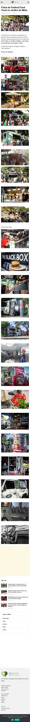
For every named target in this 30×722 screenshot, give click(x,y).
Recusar (17, 719)
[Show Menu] (1, 2)
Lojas (4, 621)
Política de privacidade (17, 717)
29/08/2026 (11, 587)
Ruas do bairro (5, 689)
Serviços (5, 624)
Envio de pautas (5, 708)
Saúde (4, 627)
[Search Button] (28, 2)
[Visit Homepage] (15, 2)
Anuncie (3, 710)
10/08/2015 (14, 13)
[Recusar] (28, 718)
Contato (3, 706)
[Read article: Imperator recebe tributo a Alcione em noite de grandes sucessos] (4, 592)
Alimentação (6, 618)
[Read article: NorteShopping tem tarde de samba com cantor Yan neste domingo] (4, 598)
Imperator (3, 690)
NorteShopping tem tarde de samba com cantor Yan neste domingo (18, 597)
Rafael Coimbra (6, 13)
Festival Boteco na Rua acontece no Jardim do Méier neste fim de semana (17, 584)
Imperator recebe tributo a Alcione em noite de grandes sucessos (17, 591)
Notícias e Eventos (6, 685)
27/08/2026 (11, 594)
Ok (12, 719)
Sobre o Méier (4, 687)
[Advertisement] (15, 561)
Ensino (4, 629)
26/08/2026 (11, 600)
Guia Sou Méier (5, 694)
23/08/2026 (11, 608)
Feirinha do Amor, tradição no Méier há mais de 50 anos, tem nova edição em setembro (17, 605)
